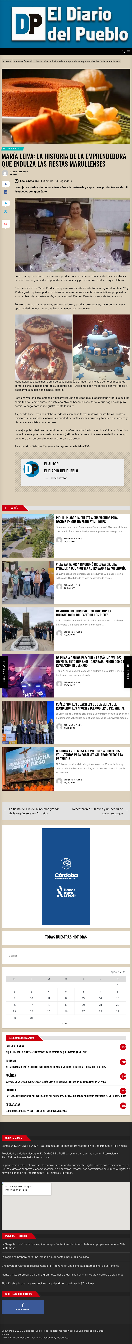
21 (100, 1004)
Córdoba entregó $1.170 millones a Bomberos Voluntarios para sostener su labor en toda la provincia (89, 754)
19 (66, 1004)
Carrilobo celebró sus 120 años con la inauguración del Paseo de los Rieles (83, 613)
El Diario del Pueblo (19, 171)
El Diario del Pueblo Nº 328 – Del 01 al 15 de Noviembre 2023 (36, 1110)
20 (83, 1004)
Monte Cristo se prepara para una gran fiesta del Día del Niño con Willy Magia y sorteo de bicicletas (62, 1274)
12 (66, 998)
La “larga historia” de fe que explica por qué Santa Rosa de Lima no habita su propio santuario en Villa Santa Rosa (66, 1096)
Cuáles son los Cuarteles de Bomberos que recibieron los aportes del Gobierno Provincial (90, 706)
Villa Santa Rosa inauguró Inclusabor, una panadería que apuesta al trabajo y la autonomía (91, 566)
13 (83, 998)
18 (48, 1004)
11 (49, 998)
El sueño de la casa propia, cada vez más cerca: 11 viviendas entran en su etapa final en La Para (56, 1081)
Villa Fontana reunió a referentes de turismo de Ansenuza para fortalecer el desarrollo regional (57, 1067)
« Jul (64, 1023)
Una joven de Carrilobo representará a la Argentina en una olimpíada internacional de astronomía (60, 1265)
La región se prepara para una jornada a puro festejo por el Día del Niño (45, 1256)
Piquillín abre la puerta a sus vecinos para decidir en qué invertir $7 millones (87, 519)
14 (100, 998)
